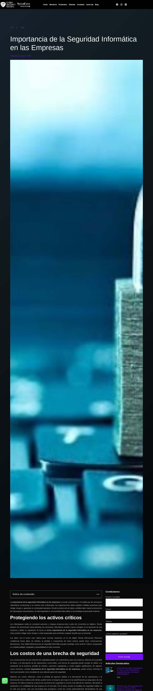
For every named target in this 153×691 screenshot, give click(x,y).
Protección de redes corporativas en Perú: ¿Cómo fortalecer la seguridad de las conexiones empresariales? (130, 671)
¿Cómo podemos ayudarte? (116, 634)
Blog (97, 4)
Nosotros (53, 4)
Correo (108, 609)
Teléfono (109, 621)
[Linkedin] (126, 4)
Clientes (72, 4)
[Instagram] (121, 4)
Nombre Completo (113, 597)
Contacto (80, 4)
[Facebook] (117, 4)
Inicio (45, 4)
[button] (97, 594)
